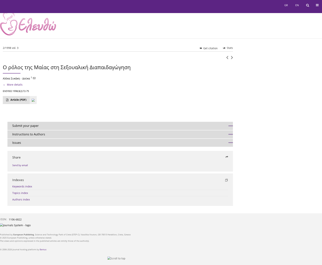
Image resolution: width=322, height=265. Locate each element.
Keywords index (22, 186)
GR (286, 5)
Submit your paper (25, 126)
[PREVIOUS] (227, 59)
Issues (16, 143)
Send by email (20, 165)
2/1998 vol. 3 (10, 48)
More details (15, 84)
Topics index (20, 193)
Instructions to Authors (28, 134)
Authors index (21, 199)
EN (297, 5)
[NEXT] (232, 59)
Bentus (43, 249)
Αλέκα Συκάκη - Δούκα (16, 78)
